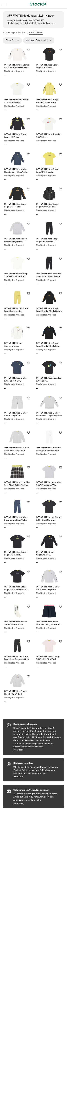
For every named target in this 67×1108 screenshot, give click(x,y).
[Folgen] (28, 49)
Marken (22, 32)
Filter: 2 (10, 40)
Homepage (9, 32)
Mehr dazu (37, 749)
